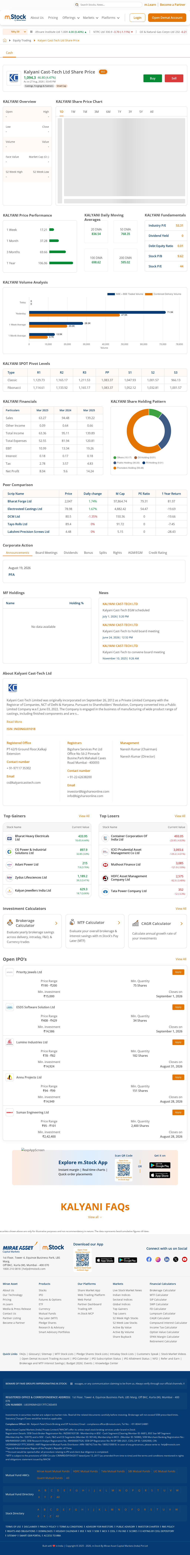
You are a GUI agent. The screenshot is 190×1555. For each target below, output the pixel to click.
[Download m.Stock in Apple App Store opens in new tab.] (159, 1176)
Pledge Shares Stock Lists (92, 1354)
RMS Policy (168, 1526)
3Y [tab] (130, 112)
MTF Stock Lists (64, 1354)
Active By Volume (123, 1332)
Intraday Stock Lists (122, 1354)
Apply (178, 972)
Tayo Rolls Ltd (17, 524)
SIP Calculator (158, 1299)
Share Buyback (122, 1336)
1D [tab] (61, 112)
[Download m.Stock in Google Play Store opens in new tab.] (160, 1167)
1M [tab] (85, 112)
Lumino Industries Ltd (32, 1042)
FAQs (22, 1354)
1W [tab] (73, 112)
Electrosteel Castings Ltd (25, 509)
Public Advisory (125, 1526)
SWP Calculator (159, 1304)
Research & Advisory (51, 1327)
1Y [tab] (119, 112)
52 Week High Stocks (125, 1318)
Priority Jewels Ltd (29, 972)
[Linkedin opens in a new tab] (166, 1260)
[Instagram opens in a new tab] (157, 1260)
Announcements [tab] (17, 553)
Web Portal (84, 1299)
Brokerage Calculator (163, 1290)
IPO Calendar (80, 1358)
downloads (45, 1531)
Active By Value (122, 1327)
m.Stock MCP (86, 1313)
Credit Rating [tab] (158, 553)
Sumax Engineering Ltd (32, 1112)
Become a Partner (172, 5)
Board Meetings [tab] (46, 553)
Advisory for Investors (99, 1526)
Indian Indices (121, 1295)
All (67, 1478)
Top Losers (119, 1313)
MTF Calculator (159, 1295)
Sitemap (47, 1354)
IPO (41, 1295)
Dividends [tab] (71, 553)
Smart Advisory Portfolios (54, 1332)
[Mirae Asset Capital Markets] (20, 1247)
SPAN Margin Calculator (164, 1336)
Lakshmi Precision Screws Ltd (28, 532)
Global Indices (121, 1304)
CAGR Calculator (160, 1318)
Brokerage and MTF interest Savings (41, 1363)
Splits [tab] (103, 553)
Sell (174, 78)
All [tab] (151, 112)
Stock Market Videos (173, 1354)
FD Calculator (158, 1309)
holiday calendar (66, 1531)
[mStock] (53, 1247)
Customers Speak (147, 1354)
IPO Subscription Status (106, 1358)
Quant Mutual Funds (50, 1478)
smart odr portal (30, 1535)
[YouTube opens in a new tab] (184, 1260)
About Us (37, 18)
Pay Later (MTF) (48, 1318)
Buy (152, 78)
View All (84, 816)
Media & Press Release (17, 1309)
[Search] (77, 4)
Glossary (34, 1354)
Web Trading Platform (91, 1295)
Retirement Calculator (163, 1341)
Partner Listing (12, 1318)
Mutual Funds (47, 1313)
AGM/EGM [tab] (135, 553)
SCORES (133, 1531)
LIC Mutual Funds (164, 1471)
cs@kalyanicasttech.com (24, 783)
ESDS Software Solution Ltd (35, 1007)
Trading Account (59, 1358)
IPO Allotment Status (137, 1358)
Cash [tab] (9, 53)
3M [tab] (96, 112)
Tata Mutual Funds (113, 1471)
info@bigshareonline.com (85, 796)
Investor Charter (148, 1526)
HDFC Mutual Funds (85, 1471)
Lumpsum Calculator (163, 1313)
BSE (103, 71)
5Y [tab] (141, 112)
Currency (44, 1309)
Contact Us (9, 1313)
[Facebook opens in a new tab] (149, 1260)
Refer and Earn (170, 1358)
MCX (104, 1531)
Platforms (108, 18)
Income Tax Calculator (163, 1327)
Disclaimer (30, 1526)
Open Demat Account (167, 18)
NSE (89, 1531)
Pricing (53, 18)
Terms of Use (13, 1526)
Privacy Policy (48, 1526)
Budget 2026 (74, 1363)
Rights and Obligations (21, 1531)
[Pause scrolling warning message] (71, 1383)
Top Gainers (120, 1309)
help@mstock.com (34, 1269)
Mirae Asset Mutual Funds (53, 1471)
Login (137, 18)
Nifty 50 (15, 31)
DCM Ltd (14, 516)
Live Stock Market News (127, 1290)
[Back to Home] (4, 40)
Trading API (85, 1309)
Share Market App (89, 1290)
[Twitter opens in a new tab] (175, 1260)
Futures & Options (50, 1299)
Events (88, 1363)
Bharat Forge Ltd (20, 501)
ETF (41, 1304)
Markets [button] (88, 18)
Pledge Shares (47, 1323)
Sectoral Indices (122, 1299)
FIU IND (122, 1531)
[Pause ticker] (31, 31)
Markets (118, 1284)
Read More (14, 722)
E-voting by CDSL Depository (157, 1531)
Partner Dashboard (89, 1304)
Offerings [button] (69, 18)
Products (44, 1284)
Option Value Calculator (164, 1332)
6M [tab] (108, 112)
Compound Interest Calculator (168, 1323)
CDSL (112, 1531)
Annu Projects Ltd (29, 1077)
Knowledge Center (106, 1363)
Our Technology (12, 1295)
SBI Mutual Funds (139, 1471)
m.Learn (150, 5)
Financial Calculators (163, 1284)
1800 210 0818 (12, 1269)
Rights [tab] (117, 553)
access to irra (52, 1535)
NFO (155, 1358)
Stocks (43, 1290)
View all (93, 1217)
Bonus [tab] (88, 553)
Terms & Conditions (71, 1526)
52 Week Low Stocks (125, 1323)
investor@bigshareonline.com (88, 791)
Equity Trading (22, 40)
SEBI (96, 1531)
